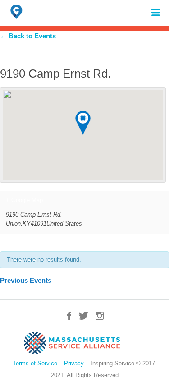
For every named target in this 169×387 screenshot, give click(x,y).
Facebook (69, 315)
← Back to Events (28, 36)
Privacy (74, 363)
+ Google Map (24, 200)
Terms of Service (35, 363)
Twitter (83, 315)
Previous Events (25, 280)
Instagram (100, 315)
